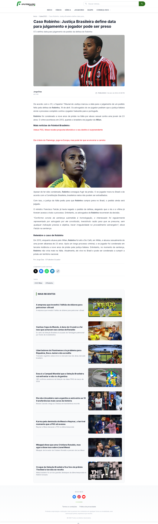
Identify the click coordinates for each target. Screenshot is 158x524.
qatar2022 (43, 16)
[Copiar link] (58, 271)
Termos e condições (69, 507)
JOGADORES (79, 10)
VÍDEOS (58, 10)
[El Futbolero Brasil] (26, 3)
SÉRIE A (68, 10)
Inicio (35, 16)
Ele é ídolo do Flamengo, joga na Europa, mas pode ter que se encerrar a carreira (69, 140)
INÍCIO (49, 10)
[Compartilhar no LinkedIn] (52, 271)
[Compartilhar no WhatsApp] (47, 271)
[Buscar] (142, 3)
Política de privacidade (88, 507)
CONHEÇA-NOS (103, 10)
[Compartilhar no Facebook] (41, 271)
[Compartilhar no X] (35, 271)
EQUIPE (90, 10)
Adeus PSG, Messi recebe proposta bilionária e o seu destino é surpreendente (68, 130)
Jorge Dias (37, 92)
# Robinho (49, 283)
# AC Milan (38, 283)
